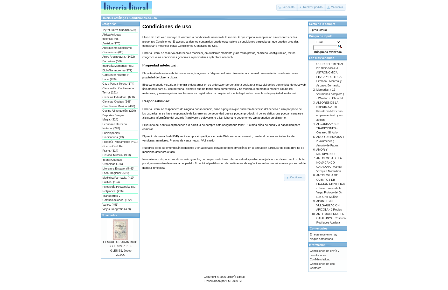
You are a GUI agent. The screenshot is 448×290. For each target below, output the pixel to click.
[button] (287, 7)
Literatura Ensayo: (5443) (118, 168)
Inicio (107, 17)
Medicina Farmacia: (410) (118, 177)
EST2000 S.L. (235, 280)
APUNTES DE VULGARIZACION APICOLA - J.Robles (329, 205)
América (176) (111, 43)
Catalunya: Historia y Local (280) (115, 77)
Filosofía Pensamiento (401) (120, 141)
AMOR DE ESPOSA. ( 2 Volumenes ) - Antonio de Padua (330, 141)
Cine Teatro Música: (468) (118, 106)
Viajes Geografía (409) (116, 209)
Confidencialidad (320, 259)
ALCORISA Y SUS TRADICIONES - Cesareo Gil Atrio (327, 128)
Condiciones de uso (143, 17)
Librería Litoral (235, 276)
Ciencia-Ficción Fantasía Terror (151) (118, 90)
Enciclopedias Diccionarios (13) (113, 135)
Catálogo (120, 17)
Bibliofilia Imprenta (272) (117, 70)
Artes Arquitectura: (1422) (118, 56)
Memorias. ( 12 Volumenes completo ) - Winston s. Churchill (330, 94)
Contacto (315, 267)
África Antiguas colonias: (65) (111, 37)
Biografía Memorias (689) (118, 65)
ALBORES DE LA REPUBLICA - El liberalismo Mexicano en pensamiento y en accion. (329, 111)
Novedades (109, 215)
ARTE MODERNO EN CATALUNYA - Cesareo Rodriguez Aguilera (331, 218)
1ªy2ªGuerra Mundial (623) (119, 29)
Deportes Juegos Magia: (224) (113, 117)
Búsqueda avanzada (328, 51)
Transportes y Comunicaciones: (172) (117, 198)
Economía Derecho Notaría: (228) (114, 126)
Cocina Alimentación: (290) (119, 110)
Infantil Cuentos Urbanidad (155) (112, 162)
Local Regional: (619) (115, 172)
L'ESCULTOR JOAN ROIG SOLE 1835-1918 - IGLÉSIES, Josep (120, 246)
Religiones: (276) (113, 191)
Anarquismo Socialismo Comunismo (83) (117, 50)
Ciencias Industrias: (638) (118, 97)
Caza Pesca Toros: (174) (118, 83)
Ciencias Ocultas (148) (116, 101)
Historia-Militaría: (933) (116, 155)
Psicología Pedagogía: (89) (119, 186)
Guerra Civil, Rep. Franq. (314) (113, 148)
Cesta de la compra (322, 23)
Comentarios (318, 228)
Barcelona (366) (112, 61)
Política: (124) (111, 182)
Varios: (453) (110, 204)
